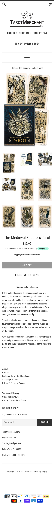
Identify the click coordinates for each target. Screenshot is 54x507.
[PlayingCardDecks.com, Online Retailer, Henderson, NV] (27, 479)
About (5, 369)
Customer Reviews (10, 397)
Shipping (17, 254)
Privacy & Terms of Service (14, 383)
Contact (5, 372)
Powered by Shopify (40, 472)
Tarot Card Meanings (11, 393)
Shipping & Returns (10, 379)
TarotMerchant (26, 472)
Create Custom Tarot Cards (14, 400)
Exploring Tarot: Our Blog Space (16, 376)
